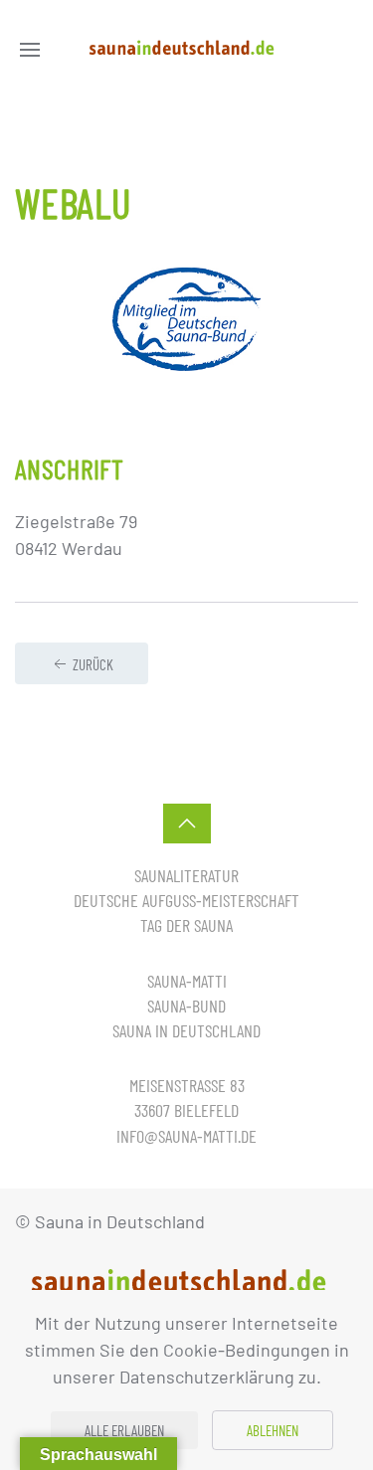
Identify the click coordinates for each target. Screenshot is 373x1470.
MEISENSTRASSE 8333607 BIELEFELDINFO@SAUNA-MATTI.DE (186, 1110)
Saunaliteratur (186, 875)
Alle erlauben (124, 1430)
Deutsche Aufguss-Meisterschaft (186, 900)
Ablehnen (272, 1430)
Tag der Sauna (186, 925)
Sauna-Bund (186, 1005)
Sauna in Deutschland (186, 1030)
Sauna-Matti (187, 981)
